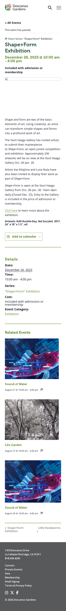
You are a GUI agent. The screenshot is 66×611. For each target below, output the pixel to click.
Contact (10, 565)
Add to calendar (24, 236)
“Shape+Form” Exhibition (22, 291)
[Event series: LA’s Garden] (42, 450)
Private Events (13, 569)
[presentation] (32, 358)
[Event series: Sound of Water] (42, 389)
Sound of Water (16, 384)
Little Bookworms (49, 528)
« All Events (13, 23)
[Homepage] (16, 7)
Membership (12, 577)
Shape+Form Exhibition (14, 529)
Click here (11, 210)
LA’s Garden (13, 445)
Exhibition (12, 314)
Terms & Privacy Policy (18, 585)
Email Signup (12, 581)
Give (7, 573)
